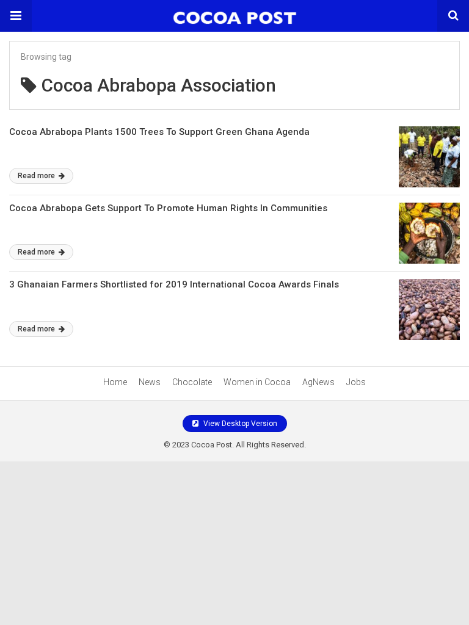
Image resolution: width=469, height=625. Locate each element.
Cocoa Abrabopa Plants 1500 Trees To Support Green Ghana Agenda (159, 131)
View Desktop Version (239, 423)
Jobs (356, 382)
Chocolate (192, 382)
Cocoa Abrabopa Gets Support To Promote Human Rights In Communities (168, 208)
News (150, 382)
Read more (37, 176)
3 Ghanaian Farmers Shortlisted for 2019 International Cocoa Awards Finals (174, 284)
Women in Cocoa (257, 382)
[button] (16, 16)
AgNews (318, 382)
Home (115, 382)
